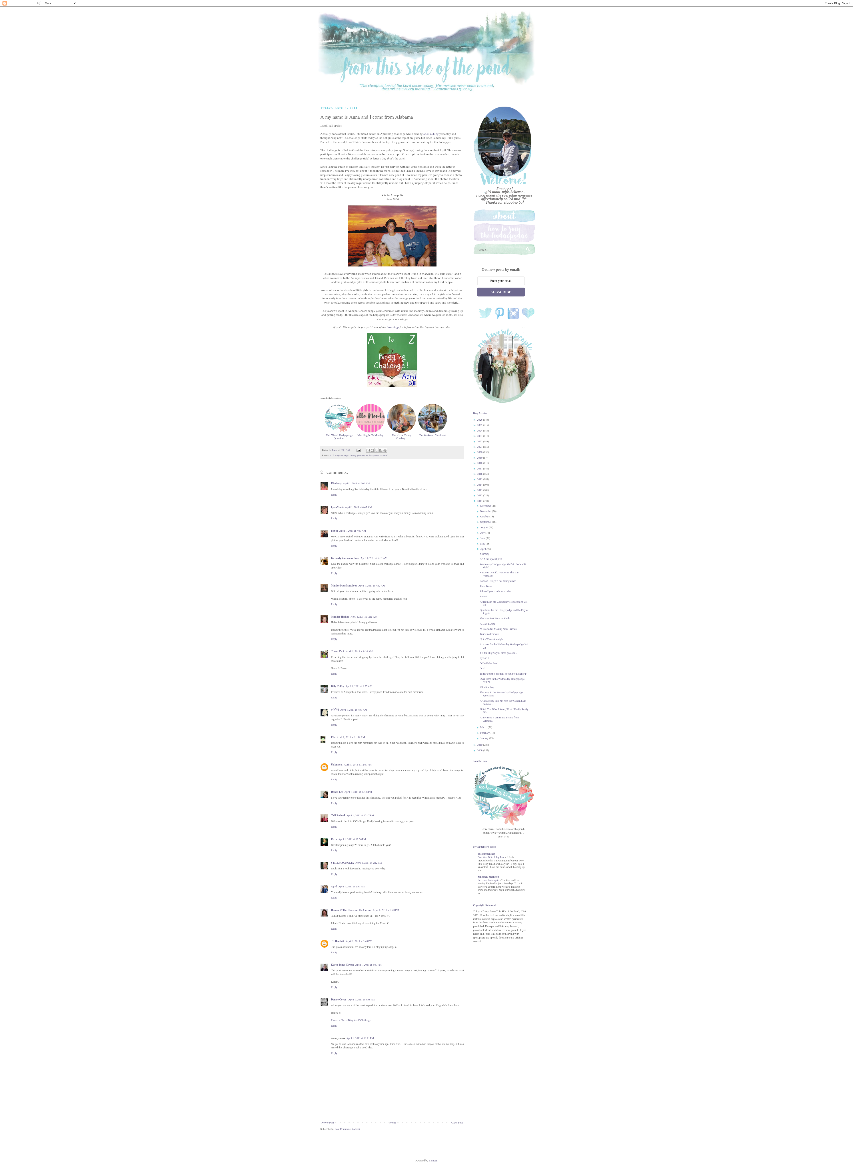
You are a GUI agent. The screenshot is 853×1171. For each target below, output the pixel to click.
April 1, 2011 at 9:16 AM (359, 651)
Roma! (483, 596)
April (334, 886)
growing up (362, 455)
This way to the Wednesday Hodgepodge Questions (501, 693)
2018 (480, 463)
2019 (480, 457)
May (483, 543)
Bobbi (334, 531)
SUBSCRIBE (501, 292)
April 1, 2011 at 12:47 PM (360, 815)
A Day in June (487, 623)
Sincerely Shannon (488, 877)
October (484, 516)
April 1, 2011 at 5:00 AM (356, 483)
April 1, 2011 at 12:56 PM (352, 839)
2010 (480, 744)
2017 (480, 468)
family (353, 455)
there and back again (489, 880)
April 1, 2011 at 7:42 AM (371, 585)
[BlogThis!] (372, 450)
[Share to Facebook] (381, 450)
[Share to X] (376, 450)
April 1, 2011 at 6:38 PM (361, 999)
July (482, 532)
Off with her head (489, 663)
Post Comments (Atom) (347, 1129)
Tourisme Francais (489, 634)
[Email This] (368, 450)
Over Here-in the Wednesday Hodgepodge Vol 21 (502, 680)
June (483, 538)
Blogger (433, 1160)
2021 (480, 446)
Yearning (484, 553)
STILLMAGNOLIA (342, 863)
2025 (480, 425)
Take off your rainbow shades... (496, 591)
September (486, 521)
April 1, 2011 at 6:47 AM (358, 507)
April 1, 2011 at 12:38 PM (358, 791)
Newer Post (327, 1122)
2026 (480, 419)
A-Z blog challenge (339, 455)
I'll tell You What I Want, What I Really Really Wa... (504, 710)
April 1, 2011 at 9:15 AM (364, 616)
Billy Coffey (337, 686)
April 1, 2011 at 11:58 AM (351, 737)
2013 (480, 490)
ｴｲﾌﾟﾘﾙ (335, 710)
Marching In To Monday (370, 435)
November (486, 511)
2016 (480, 473)
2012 (480, 495)
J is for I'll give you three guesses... (498, 652)
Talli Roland (338, 815)
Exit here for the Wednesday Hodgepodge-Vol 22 (504, 645)
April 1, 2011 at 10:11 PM (360, 1038)
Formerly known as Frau (345, 558)
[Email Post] (358, 449)
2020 (480, 452)
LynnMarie (337, 507)
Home (392, 1122)
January (484, 738)
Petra (334, 839)
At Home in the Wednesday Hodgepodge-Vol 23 (503, 603)
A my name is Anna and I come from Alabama (499, 719)
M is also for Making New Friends (498, 628)
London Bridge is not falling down (498, 581)
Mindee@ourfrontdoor (344, 585)
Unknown (337, 764)
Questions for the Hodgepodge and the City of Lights (504, 611)
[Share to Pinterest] (385, 450)
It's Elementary (486, 854)
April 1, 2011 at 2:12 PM (368, 862)
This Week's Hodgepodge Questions (339, 436)
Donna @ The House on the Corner (351, 910)
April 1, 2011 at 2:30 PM (351, 886)
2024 (480, 430)
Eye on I (484, 658)
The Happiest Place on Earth (495, 618)
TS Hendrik (338, 941)
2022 (480, 441)
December (486, 505)
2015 (480, 479)
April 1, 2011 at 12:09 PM (358, 764)
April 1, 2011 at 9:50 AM (353, 709)
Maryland (374, 455)
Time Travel (486, 586)
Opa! (482, 668)
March (484, 727)
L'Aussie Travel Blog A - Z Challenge (351, 1020)
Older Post (457, 1122)
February (485, 732)
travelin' (384, 455)
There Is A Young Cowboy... (401, 436)
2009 (480, 750)
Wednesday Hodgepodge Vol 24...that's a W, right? (503, 565)
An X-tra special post (491, 559)
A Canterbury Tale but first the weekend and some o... (503, 702)
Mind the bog (487, 687)
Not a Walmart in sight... (492, 639)
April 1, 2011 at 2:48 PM (386, 910)
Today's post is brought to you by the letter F (503, 673)
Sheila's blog (431, 134)
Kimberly (336, 483)
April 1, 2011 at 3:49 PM (359, 941)
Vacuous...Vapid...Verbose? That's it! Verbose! (499, 574)
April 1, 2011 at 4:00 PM (368, 964)
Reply (334, 494)
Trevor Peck (338, 651)
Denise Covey (339, 999)
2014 (480, 484)
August (484, 527)
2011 (480, 501)
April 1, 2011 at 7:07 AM (352, 530)
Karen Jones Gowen (342, 964)
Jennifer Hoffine (340, 616)
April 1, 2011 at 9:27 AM (358, 686)
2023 (480, 435)
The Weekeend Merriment (432, 435)
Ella (333, 737)
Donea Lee (337, 792)
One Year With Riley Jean (491, 857)
